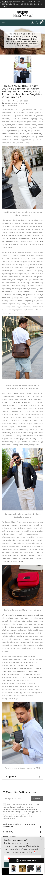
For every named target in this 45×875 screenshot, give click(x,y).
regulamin (18, 816)
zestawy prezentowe (21, 525)
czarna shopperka (21, 261)
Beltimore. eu (22, 662)
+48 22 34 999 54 (28, 4)
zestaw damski (28, 555)
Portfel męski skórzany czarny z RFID (22, 768)
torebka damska (34, 255)
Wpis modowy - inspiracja (16, 103)
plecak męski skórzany (31, 423)
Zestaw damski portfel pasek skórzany (22, 610)
